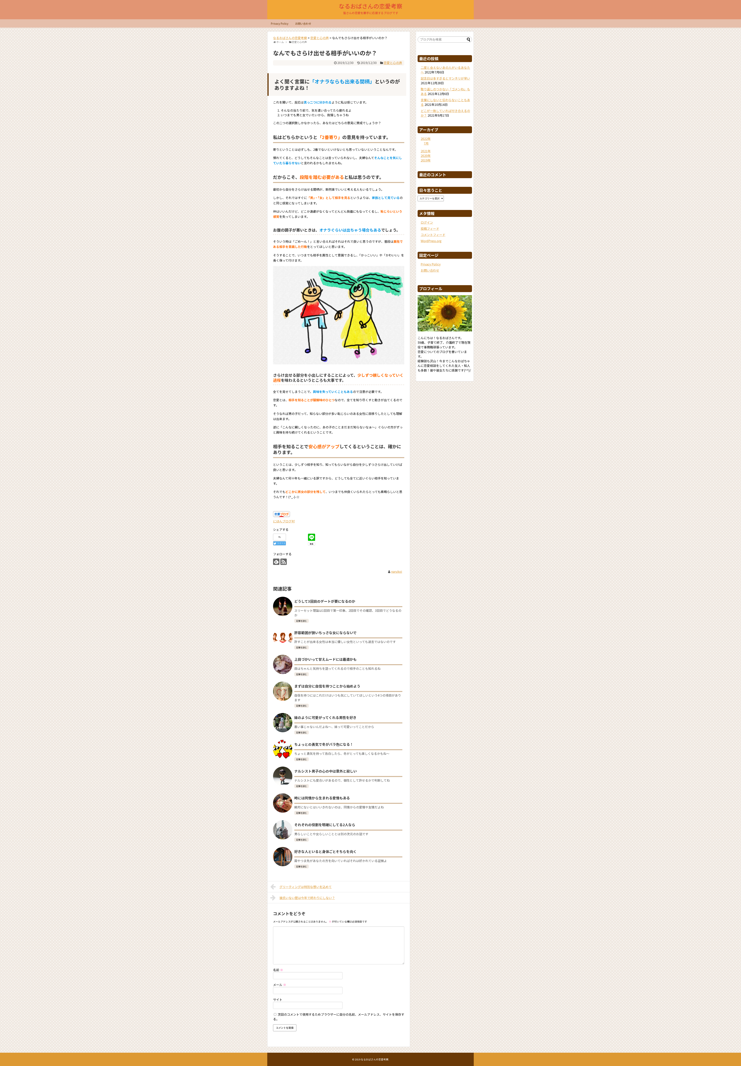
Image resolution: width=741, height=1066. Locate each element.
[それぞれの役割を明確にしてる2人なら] (282, 829)
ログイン (427, 222)
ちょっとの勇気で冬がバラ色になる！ (323, 744)
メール (279, 984)
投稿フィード (430, 228)
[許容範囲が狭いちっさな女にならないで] (282, 637)
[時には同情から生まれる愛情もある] (282, 803)
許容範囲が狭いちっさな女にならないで (325, 632)
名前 (278, 969)
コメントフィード (433, 234)
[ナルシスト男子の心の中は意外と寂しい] (282, 776)
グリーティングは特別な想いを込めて (305, 886)
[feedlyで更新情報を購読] (276, 562)
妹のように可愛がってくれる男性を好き (325, 717)
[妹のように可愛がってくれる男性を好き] (282, 722)
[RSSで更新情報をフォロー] (283, 562)
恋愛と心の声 (393, 62)
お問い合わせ (303, 23)
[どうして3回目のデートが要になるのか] (282, 606)
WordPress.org (431, 240)
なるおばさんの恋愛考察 (370, 6)
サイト (277, 999)
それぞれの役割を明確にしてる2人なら (324, 824)
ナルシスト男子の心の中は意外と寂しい (325, 771)
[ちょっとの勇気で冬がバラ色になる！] (282, 749)
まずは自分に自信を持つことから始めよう (327, 685)
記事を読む (301, 620)
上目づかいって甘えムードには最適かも (325, 659)
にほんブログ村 (284, 521)
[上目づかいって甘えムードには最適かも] (282, 664)
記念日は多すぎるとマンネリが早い (445, 78)
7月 (426, 143)
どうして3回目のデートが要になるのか (324, 601)
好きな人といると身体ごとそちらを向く (325, 851)
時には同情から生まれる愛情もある (322, 797)
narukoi (396, 571)
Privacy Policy (279, 23)
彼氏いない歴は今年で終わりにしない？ (307, 897)
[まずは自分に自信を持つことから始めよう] (282, 691)
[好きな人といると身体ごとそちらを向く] (282, 856)
